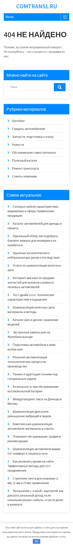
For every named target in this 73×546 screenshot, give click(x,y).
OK (36, 541)
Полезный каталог (24, 161)
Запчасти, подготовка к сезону (33, 137)
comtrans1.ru (36, 6)
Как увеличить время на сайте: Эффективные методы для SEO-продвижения (30, 466)
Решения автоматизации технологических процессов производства (27, 361)
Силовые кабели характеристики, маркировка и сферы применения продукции (33, 211)
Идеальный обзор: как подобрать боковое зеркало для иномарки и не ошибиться (32, 240)
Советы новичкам (24, 176)
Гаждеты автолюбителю (28, 129)
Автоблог (18, 121)
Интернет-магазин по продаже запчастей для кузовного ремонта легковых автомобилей (31, 282)
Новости (18, 145)
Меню (10, 17)
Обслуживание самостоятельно (34, 153)
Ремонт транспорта (25, 168)
